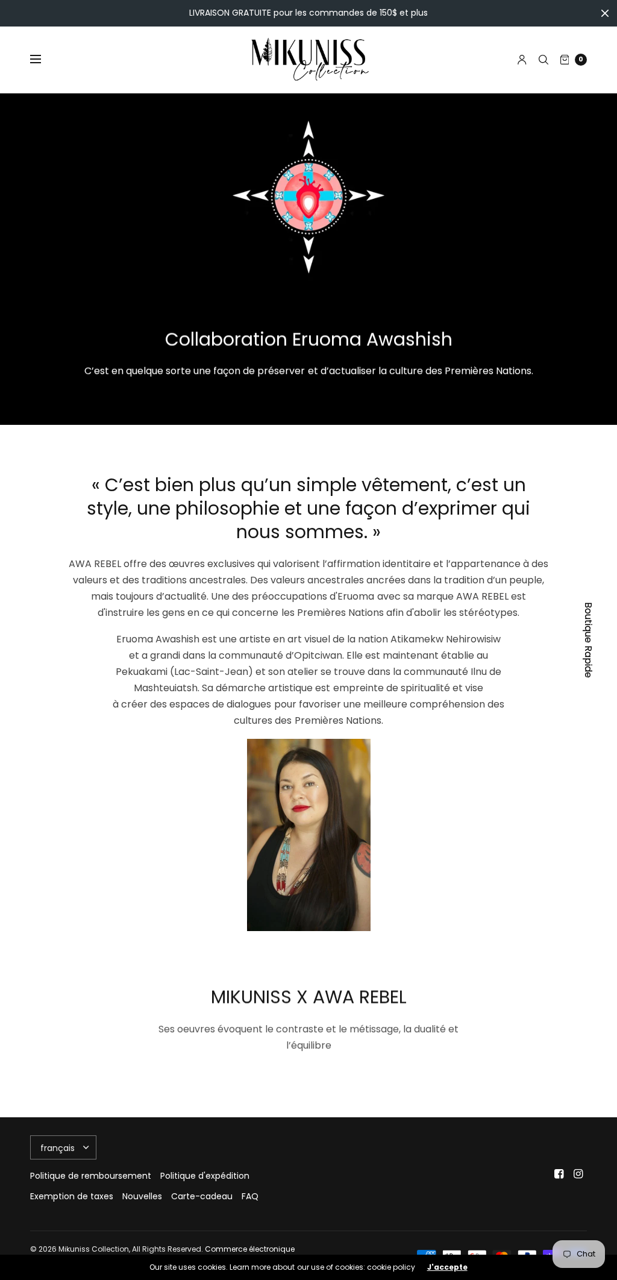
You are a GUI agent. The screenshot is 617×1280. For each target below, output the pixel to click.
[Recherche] (543, 60)
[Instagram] (578, 1174)
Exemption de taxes (71, 1196)
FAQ (250, 1196)
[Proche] (605, 13)
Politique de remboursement (90, 1176)
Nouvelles (142, 1196)
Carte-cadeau (202, 1196)
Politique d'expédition (204, 1176)
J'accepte (447, 1267)
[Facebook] (559, 1174)
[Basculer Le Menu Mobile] (43, 59)
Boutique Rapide (588, 640)
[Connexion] (522, 60)
